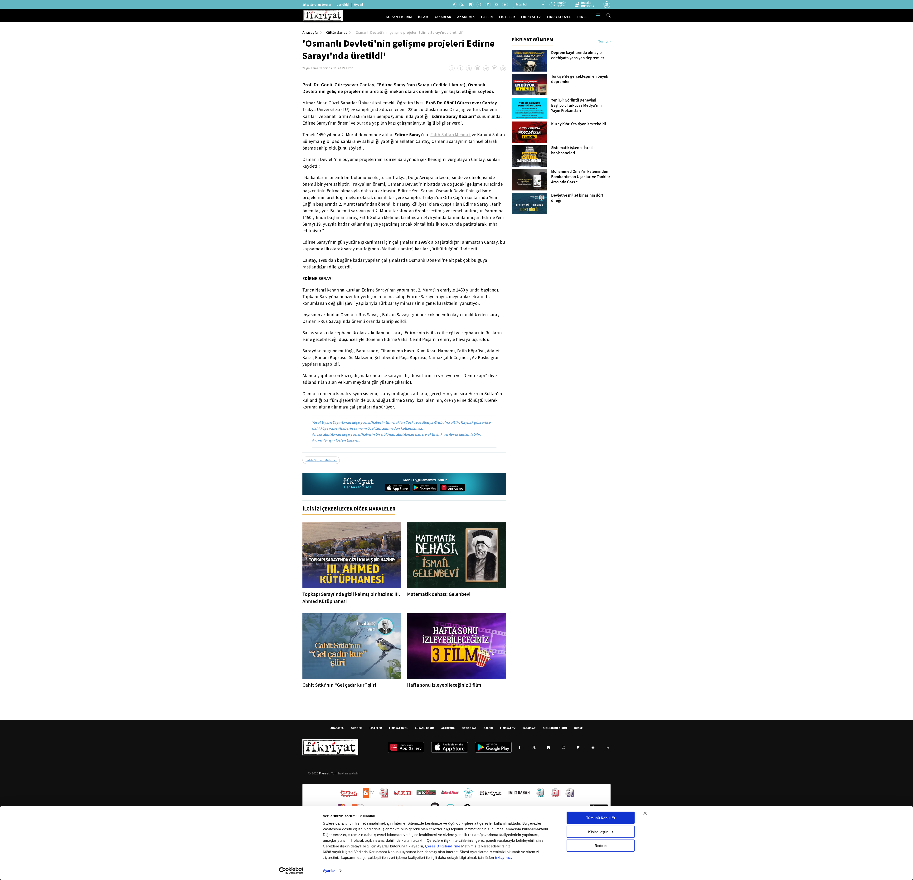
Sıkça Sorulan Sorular (316, 5)
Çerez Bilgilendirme (443, 846)
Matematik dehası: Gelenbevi (439, 594)
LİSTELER (507, 16)
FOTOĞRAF (469, 728)
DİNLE (582, 16)
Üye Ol (358, 5)
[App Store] (397, 487)
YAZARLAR (442, 16)
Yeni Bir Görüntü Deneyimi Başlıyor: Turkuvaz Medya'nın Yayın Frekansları (576, 105)
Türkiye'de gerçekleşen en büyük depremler (579, 79)
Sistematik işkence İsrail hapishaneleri (572, 150)
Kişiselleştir (598, 832)
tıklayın (352, 440)
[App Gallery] (452, 487)
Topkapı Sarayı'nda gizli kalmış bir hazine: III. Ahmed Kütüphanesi (351, 598)
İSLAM (423, 16)
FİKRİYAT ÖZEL (559, 16)
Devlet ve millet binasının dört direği (577, 198)
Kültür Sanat (336, 32)
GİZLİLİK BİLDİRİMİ (555, 728)
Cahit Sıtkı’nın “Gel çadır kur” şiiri (339, 685)
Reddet (601, 846)
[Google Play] (424, 487)
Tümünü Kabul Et (600, 818)
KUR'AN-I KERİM (399, 16)
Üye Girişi (342, 5)
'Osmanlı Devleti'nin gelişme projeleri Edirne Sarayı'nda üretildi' (409, 32)
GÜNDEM (356, 728)
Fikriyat (324, 773)
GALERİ (487, 16)
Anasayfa (310, 32)
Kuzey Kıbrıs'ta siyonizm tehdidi (578, 124)
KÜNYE (578, 728)
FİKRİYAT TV (531, 16)
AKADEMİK (466, 16)
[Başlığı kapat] (645, 813)
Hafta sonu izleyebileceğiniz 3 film (444, 685)
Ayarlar (329, 871)
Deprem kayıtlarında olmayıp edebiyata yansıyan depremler (577, 55)
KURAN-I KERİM (424, 728)
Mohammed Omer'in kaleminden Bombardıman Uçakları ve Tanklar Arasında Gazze (580, 177)
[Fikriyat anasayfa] (358, 484)
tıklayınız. (503, 858)
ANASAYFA (337, 728)
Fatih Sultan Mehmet (450, 135)
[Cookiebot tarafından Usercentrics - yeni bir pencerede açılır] (291, 870)
